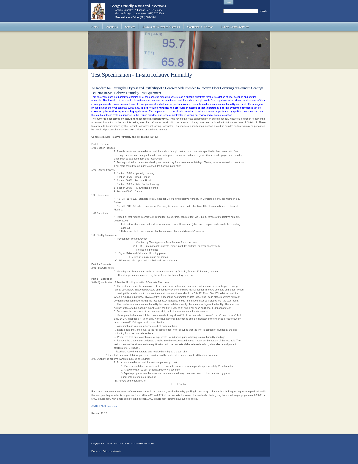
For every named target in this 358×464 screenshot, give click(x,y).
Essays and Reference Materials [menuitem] (106, 451)
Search (263, 11)
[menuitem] (95, 27)
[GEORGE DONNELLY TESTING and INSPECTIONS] (98, 11)
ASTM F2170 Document (104, 406)
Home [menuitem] (228, 2)
